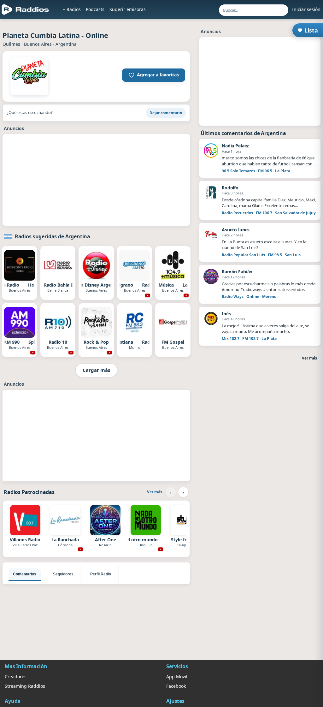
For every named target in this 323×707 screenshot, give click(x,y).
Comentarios (24, 574)
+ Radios (72, 9)
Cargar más (96, 370)
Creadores (15, 677)
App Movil (176, 677)
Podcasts (95, 9)
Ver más (154, 492)
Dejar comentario (166, 113)
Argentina (66, 44)
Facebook (176, 686)
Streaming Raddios (25, 686)
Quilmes (11, 44)
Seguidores (63, 574)
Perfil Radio (100, 574)
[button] (153, 75)
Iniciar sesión (306, 9)
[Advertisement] (96, 181)
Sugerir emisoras (127, 9)
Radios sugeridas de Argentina (52, 236)
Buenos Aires (38, 44)
